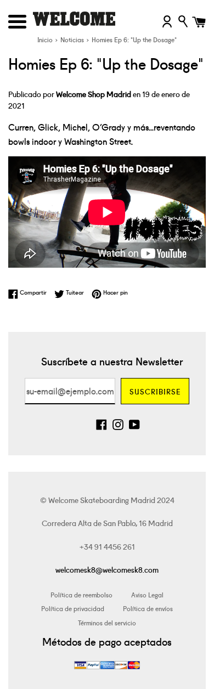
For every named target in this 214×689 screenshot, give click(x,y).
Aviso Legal (147, 594)
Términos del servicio (107, 622)
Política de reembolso (81, 594)
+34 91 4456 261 (107, 546)
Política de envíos (148, 608)
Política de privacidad (72, 608)
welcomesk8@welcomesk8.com (107, 569)
